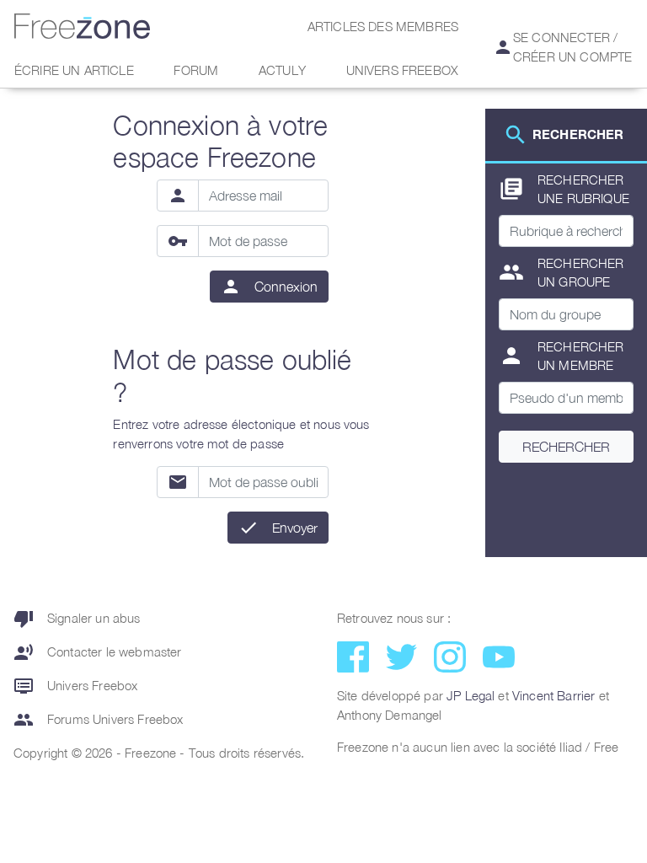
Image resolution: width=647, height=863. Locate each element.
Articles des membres (382, 26)
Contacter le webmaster (97, 652)
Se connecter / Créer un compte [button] (562, 46)
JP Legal (470, 695)
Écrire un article (74, 70)
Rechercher (566, 446)
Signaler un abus (77, 618)
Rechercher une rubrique (564, 189)
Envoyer (295, 527)
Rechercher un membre (561, 356)
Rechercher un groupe (561, 272)
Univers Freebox (402, 70)
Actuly (282, 70)
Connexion (286, 286)
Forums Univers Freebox (98, 720)
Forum (196, 70)
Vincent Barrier (553, 695)
